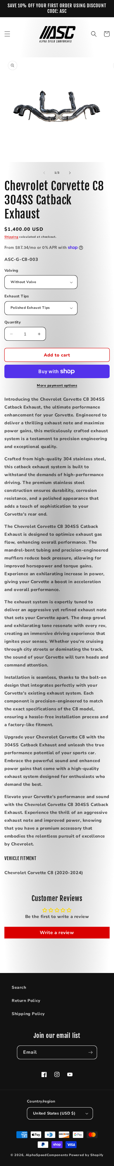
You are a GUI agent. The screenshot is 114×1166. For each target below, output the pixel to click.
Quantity (12, 322)
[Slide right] (69, 172)
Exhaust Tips (16, 296)
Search (19, 987)
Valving (11, 270)
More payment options (57, 385)
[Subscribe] (90, 1052)
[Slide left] (44, 172)
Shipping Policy (28, 1014)
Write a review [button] (57, 932)
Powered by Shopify (86, 1155)
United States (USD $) (54, 1113)
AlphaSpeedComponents (47, 1155)
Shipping (11, 237)
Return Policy (26, 1000)
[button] (7, 33)
